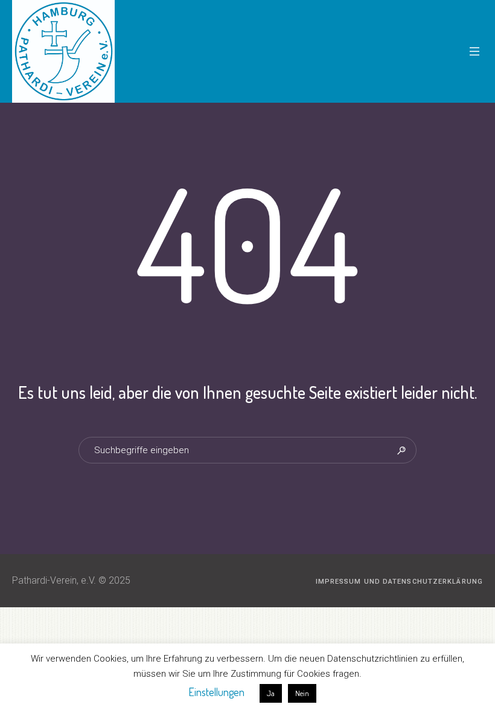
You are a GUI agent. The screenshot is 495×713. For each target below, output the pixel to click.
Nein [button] (302, 693)
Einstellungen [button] (216, 691)
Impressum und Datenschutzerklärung (399, 582)
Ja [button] (271, 693)
